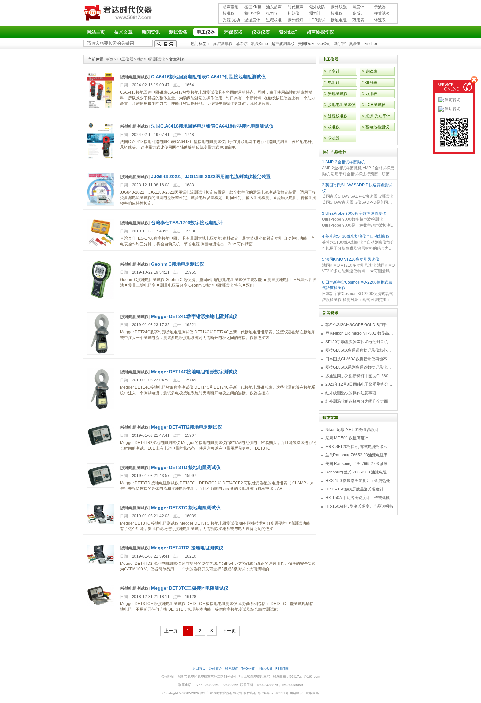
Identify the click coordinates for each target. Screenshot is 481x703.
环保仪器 (233, 32)
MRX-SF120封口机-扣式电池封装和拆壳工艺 (359, 446)
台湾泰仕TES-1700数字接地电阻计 (187, 222)
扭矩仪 (293, 13)
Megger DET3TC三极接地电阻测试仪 (189, 588)
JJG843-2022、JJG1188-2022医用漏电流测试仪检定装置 (211, 176)
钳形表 (371, 82)
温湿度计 (252, 20)
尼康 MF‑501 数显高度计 (346, 438)
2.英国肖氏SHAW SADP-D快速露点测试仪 (357, 188)
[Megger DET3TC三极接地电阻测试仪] (100, 605)
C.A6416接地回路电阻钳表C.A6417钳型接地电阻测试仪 (208, 76)
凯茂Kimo (259, 43)
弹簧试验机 (382, 14)
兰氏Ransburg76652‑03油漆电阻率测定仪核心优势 (359, 455)
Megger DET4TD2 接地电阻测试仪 (187, 547)
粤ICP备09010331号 (273, 693)
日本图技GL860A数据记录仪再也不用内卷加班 (359, 359)
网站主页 (96, 32)
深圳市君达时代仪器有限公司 (118, 14)
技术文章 (123, 32)
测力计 (315, 13)
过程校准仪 (274, 20)
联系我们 (231, 668)
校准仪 (229, 13)
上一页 (171, 630)
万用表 (358, 20)
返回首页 (198, 668)
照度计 (358, 7)
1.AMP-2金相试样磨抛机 (343, 162)
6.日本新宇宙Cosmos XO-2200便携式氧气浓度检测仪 (357, 285)
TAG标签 (248, 668)
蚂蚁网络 (312, 693)
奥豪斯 (355, 43)
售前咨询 (452, 99)
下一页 (229, 630)
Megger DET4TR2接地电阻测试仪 (186, 427)
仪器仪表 (261, 32)
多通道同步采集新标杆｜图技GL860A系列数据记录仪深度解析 (359, 376)
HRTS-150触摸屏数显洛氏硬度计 (354, 489)
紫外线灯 (295, 20)
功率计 (334, 71)
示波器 (380, 7)
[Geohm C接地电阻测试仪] (100, 298)
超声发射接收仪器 (231, 7)
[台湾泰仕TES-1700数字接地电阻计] (100, 245)
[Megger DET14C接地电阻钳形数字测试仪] (100, 408)
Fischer (370, 43)
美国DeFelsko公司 (314, 43)
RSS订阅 (282, 668)
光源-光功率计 (231, 20)
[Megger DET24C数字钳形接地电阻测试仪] (100, 353)
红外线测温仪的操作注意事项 (350, 393)
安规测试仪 (337, 93)
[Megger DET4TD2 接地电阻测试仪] (100, 563)
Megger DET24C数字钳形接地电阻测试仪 (194, 316)
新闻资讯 (151, 32)
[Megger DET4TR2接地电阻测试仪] (100, 446)
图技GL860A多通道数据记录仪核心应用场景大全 (359, 350)
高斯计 (358, 13)
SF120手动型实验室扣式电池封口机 (356, 342)
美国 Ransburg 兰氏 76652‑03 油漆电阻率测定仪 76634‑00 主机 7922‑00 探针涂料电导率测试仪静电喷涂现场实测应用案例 (359, 463)
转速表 (380, 20)
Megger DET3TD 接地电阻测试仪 (186, 467)
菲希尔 (242, 43)
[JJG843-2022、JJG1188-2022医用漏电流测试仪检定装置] (100, 204)
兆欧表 (371, 71)
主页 (109, 59)
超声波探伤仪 (320, 32)
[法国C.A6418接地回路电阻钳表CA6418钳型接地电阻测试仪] (100, 158)
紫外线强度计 (339, 7)
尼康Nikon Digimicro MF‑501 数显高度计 (359, 333)
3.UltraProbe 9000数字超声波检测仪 (354, 213)
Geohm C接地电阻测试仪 (177, 264)
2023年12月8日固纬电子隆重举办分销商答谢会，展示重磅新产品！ (359, 384)
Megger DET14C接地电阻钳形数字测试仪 (194, 371)
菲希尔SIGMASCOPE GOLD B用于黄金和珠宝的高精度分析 (359, 325)
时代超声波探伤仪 (295, 7)
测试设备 (178, 32)
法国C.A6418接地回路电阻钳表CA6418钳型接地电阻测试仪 (212, 126)
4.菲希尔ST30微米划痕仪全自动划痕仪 (356, 236)
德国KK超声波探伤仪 (252, 7)
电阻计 (334, 82)
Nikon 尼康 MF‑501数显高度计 (352, 429)
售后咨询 (452, 108)
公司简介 (215, 668)
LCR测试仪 (317, 20)
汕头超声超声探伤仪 (274, 7)
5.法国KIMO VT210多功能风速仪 (350, 259)
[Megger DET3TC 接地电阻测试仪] (100, 523)
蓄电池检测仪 (252, 14)
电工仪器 (206, 32)
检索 (165, 43)
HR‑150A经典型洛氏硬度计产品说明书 (359, 506)
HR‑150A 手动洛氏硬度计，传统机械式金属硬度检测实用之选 (359, 497)
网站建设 (296, 693)
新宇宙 (340, 43)
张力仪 (272, 13)
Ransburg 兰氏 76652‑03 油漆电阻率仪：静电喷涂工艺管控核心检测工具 (359, 472)
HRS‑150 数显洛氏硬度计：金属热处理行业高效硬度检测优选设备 (359, 480)
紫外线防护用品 (317, 7)
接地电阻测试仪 (339, 20)
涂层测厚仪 (223, 43)
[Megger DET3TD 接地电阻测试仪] (100, 486)
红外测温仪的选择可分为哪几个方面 (356, 401)
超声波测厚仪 (283, 43)
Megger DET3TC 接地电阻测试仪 (186, 507)
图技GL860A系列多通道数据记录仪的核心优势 (359, 367)
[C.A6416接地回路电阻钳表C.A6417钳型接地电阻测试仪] (100, 107)
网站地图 (265, 668)
